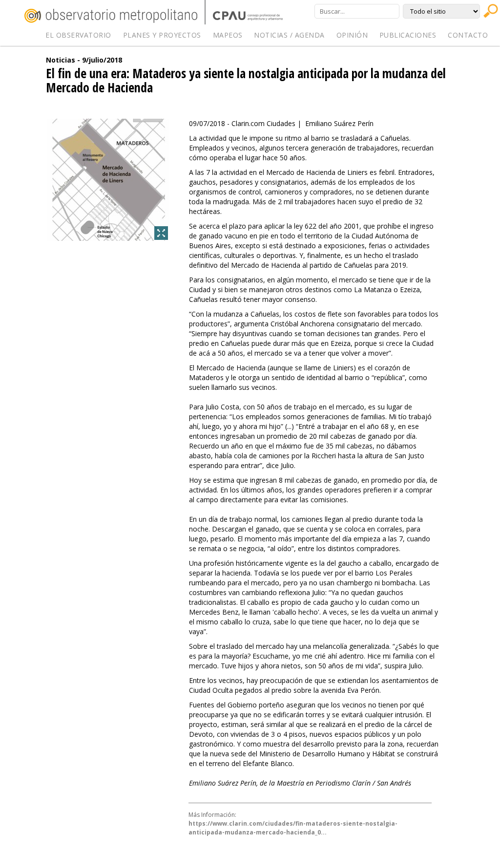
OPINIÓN (352, 35)
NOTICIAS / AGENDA (289, 35)
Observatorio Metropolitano (110, 16)
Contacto (468, 35)
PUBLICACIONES (408, 35)
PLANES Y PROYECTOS (162, 35)
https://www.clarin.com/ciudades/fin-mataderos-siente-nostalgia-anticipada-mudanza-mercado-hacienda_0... (292, 827)
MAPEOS (228, 35)
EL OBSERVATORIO (78, 35)
